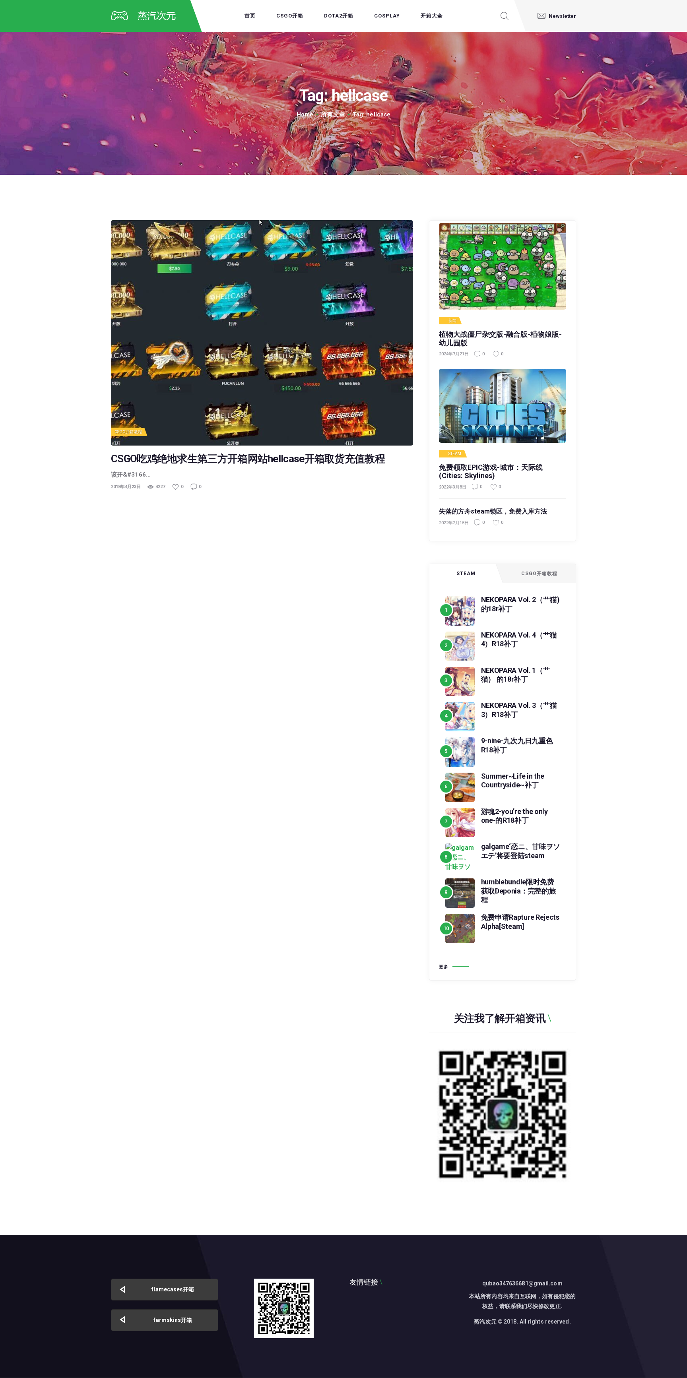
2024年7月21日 (454, 354)
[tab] (466, 573)
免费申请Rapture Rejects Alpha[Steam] (520, 921)
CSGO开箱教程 (128, 432)
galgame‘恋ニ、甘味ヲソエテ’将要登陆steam (521, 851)
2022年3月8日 (452, 487)
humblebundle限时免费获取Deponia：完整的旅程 (518, 891)
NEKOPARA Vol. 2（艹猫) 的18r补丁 (520, 604)
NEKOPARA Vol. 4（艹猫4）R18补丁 (519, 639)
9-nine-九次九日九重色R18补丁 (517, 745)
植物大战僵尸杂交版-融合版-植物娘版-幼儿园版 (500, 338)
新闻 (452, 321)
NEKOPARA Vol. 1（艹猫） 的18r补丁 (515, 675)
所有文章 (333, 114)
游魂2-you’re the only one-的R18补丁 (514, 816)
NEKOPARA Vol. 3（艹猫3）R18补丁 (519, 710)
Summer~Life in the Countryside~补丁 (513, 780)
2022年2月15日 (454, 522)
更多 (443, 966)
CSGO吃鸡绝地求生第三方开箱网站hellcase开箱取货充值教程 (248, 459)
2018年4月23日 (126, 486)
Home (305, 114)
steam (455, 454)
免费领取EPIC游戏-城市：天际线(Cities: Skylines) (491, 471)
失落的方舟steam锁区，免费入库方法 (493, 511)
